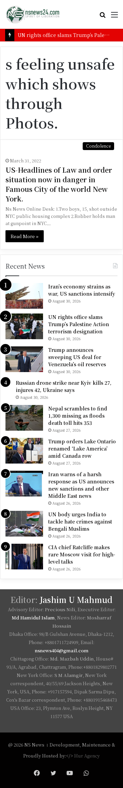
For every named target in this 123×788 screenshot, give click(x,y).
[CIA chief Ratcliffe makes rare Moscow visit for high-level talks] (24, 556)
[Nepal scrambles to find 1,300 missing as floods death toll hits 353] (24, 418)
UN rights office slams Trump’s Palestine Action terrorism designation (78, 324)
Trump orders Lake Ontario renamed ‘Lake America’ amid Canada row (82, 448)
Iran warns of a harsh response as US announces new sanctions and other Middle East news (81, 485)
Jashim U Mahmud (76, 599)
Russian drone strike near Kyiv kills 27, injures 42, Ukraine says (63, 386)
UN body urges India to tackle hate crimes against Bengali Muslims (80, 521)
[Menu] (114, 17)
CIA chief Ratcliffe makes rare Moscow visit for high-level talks (81, 554)
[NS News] (32, 14)
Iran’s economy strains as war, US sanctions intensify (81, 290)
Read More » (25, 236)
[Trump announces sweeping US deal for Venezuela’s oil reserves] (24, 359)
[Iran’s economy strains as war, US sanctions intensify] (24, 296)
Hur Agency (87, 755)
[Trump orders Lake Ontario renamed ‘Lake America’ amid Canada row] (24, 451)
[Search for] (102, 17)
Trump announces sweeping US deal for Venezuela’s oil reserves (77, 357)
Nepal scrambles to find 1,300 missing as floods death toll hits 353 (77, 415)
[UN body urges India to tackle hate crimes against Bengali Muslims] (24, 524)
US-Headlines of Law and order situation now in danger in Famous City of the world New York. (58, 184)
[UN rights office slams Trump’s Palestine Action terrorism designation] (24, 326)
